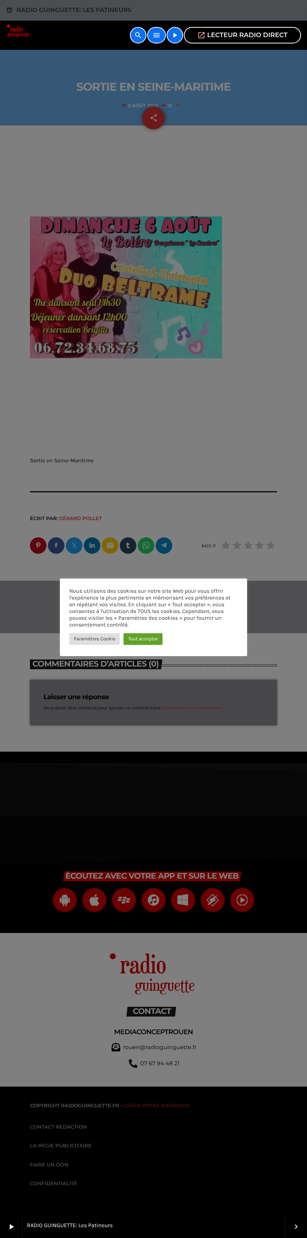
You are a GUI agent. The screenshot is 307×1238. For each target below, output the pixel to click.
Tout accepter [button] (143, 639)
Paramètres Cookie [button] (94, 639)
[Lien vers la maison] (19, 35)
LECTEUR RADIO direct (242, 35)
